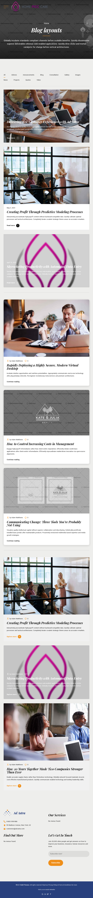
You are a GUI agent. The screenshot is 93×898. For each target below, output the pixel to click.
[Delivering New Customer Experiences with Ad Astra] (46, 116)
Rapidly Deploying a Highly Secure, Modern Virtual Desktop (42, 366)
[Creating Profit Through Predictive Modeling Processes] (46, 176)
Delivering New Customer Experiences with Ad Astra (43, 122)
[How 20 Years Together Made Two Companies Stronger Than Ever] (46, 732)
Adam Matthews (17, 361)
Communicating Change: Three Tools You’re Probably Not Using (44, 523)
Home (46, 23)
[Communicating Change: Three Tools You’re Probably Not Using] (46, 491)
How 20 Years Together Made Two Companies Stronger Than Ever (45, 770)
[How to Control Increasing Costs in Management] (46, 413)
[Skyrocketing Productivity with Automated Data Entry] (46, 260)
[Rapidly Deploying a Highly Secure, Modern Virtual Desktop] (46, 329)
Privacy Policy (52, 885)
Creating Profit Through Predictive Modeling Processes (45, 212)
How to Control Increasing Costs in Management (40, 444)
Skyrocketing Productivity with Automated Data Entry (44, 266)
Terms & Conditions (65, 885)
